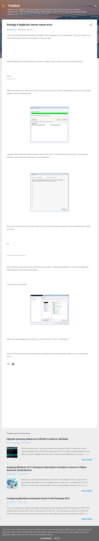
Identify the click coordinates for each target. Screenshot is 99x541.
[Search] (95, 6)
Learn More (46, 538)
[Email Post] (13, 365)
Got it (57, 538)
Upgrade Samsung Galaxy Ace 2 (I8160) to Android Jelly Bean (37, 439)
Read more (87, 460)
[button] (90, 25)
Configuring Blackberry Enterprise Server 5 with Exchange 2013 (38, 498)
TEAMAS (14, 6)
